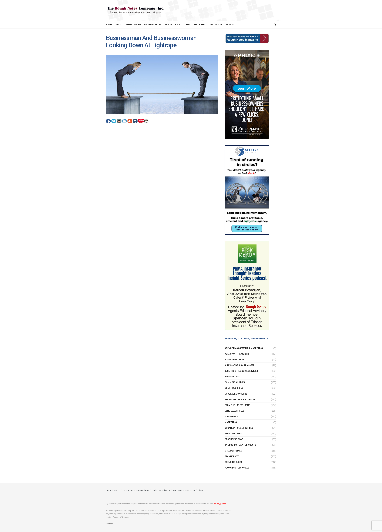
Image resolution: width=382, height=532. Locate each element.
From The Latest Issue (237, 405)
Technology (232, 456)
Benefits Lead (232, 376)
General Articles (234, 411)
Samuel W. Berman (121, 517)
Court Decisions (234, 388)
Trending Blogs (233, 462)
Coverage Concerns (236, 394)
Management (232, 416)
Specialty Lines (233, 451)
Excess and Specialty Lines (240, 399)
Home (109, 24)
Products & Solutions (178, 24)
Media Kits (200, 24)
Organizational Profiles (239, 428)
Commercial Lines (235, 382)
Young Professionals (237, 468)
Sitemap (109, 524)
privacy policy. (220, 504)
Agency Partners (234, 359)
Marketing (231, 422)
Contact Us (215, 24)
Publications (133, 24)
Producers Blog (234, 439)
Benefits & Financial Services (241, 371)
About (119, 24)
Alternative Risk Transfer (239, 365)
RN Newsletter (152, 24)
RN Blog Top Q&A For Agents (240, 445)
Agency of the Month (237, 354)
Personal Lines (233, 433)
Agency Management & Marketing (244, 348)
